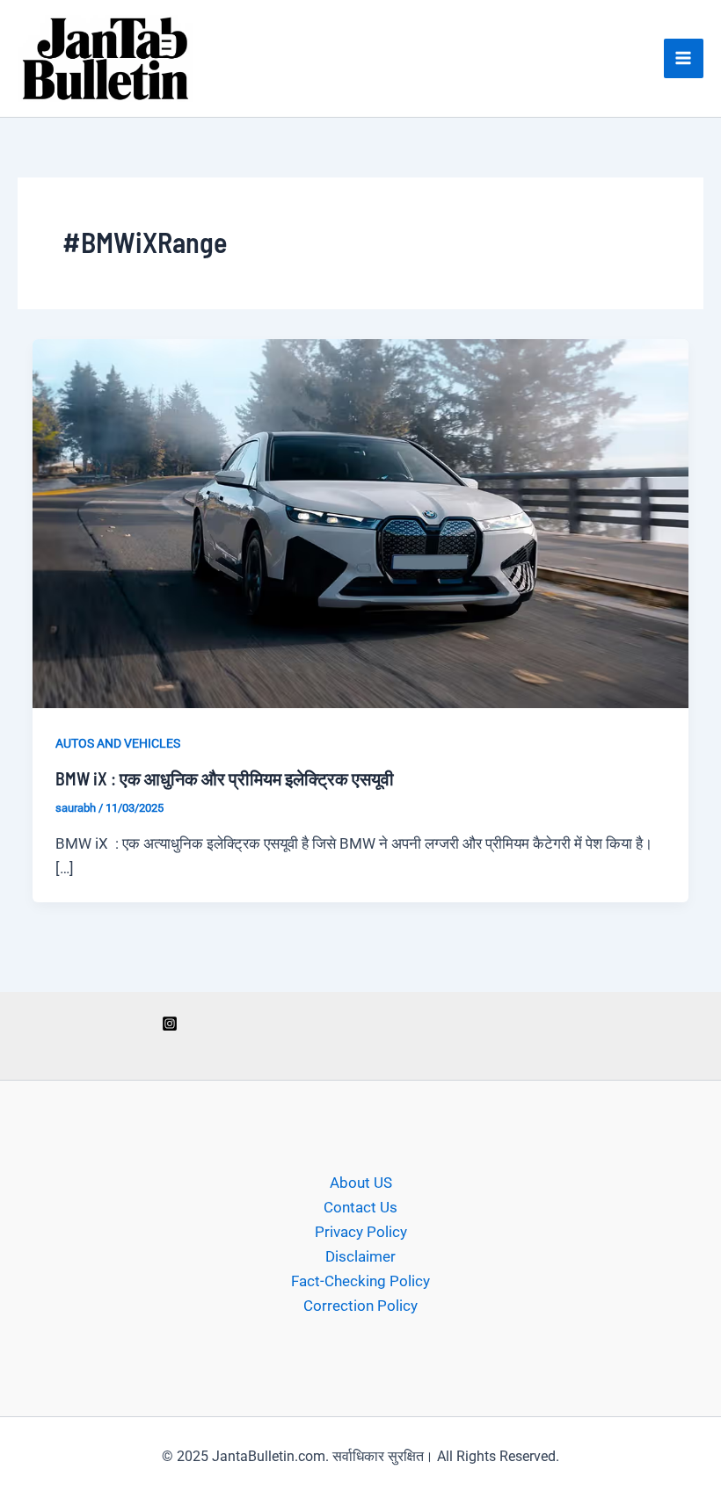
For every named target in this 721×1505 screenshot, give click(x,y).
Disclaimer (360, 1256)
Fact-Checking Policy (360, 1281)
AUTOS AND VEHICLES (117, 743)
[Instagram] (170, 1023)
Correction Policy (360, 1305)
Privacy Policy (361, 1232)
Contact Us (360, 1207)
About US (361, 1182)
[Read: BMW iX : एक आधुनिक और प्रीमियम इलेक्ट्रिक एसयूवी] (360, 523)
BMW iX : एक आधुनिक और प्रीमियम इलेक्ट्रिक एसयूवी (224, 778)
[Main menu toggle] (684, 59)
